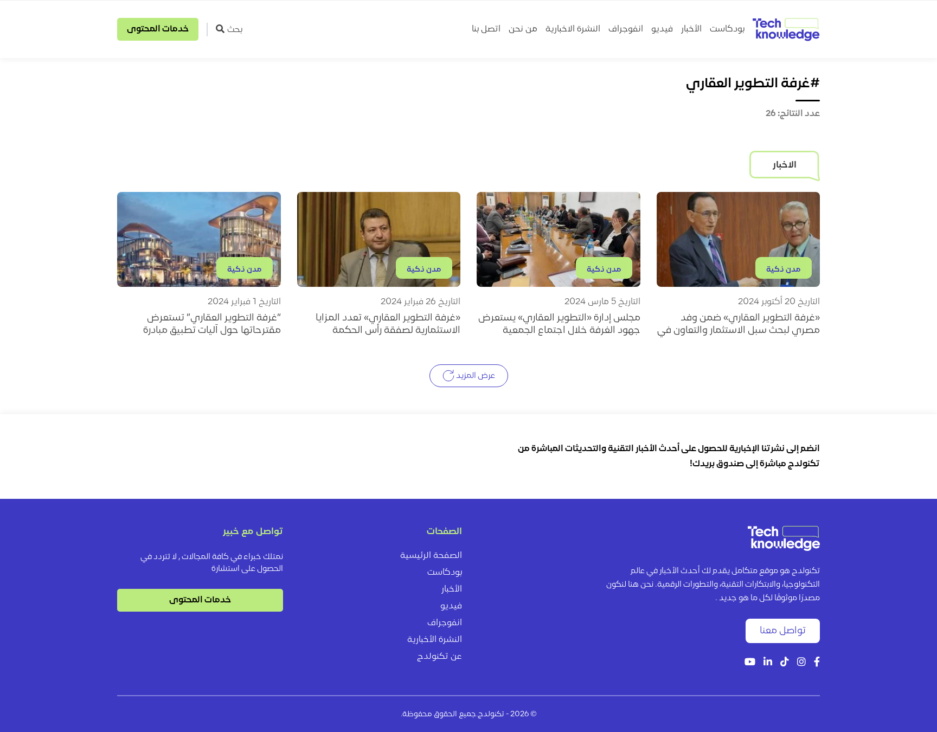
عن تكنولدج (439, 656)
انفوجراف (625, 29)
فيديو (662, 29)
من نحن (523, 29)
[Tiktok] (784, 663)
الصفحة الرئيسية (431, 555)
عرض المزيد (474, 376)
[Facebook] (817, 663)
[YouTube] (750, 663)
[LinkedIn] (767, 663)
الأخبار (691, 29)
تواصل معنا (783, 631)
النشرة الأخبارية (434, 639)
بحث (234, 29)
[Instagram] (801, 663)
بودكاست (727, 29)
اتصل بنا (486, 29)
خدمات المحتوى (158, 29)
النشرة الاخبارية (572, 29)
